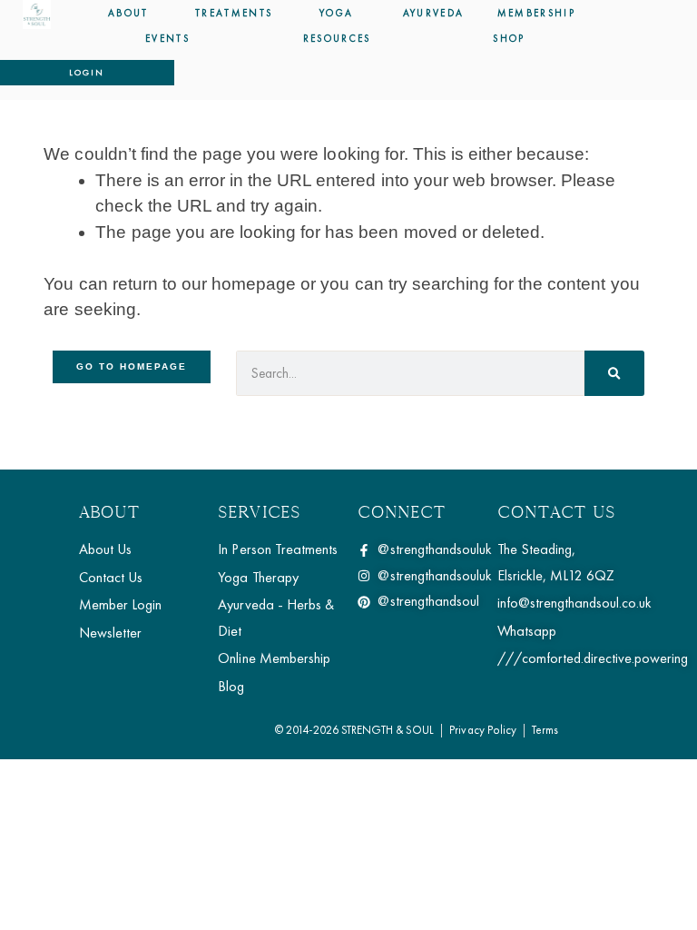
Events (167, 38)
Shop (509, 38)
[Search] (613, 373)
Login (86, 72)
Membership (536, 12)
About (128, 12)
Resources (337, 38)
